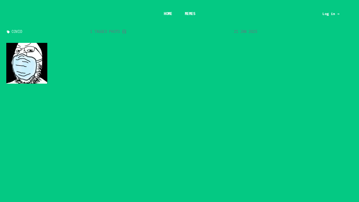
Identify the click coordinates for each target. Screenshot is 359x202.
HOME (168, 13)
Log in (330, 13)
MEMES (190, 13)
